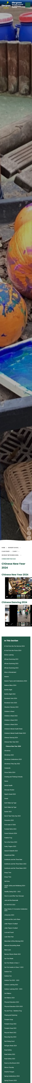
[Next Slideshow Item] (29, 528)
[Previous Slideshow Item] (29, 533)
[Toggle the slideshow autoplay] (29, 538)
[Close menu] (27, 5)
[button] (8, 586)
